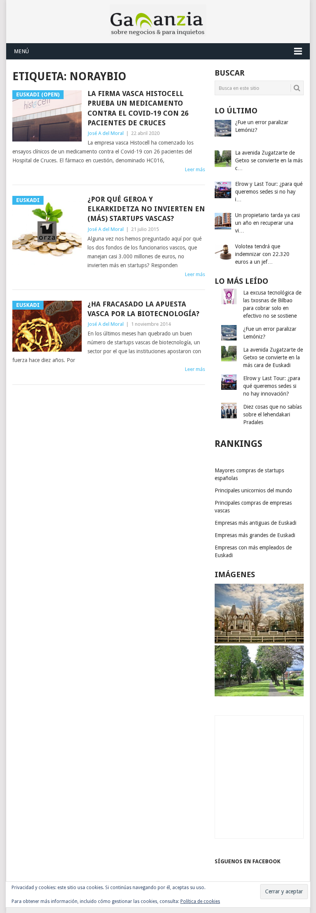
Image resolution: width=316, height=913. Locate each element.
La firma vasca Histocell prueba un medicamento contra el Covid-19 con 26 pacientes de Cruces (137, 108)
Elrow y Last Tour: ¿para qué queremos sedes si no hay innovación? (271, 386)
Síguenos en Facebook (248, 861)
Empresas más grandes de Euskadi (255, 535)
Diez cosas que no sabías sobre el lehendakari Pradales (272, 414)
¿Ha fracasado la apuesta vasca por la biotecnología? (143, 309)
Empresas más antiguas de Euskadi (255, 523)
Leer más (195, 169)
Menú (21, 51)
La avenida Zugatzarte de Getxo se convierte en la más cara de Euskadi (273, 357)
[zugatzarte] (259, 641)
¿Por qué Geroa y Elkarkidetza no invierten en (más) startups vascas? (146, 208)
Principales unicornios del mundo (253, 490)
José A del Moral (105, 133)
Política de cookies (200, 901)
